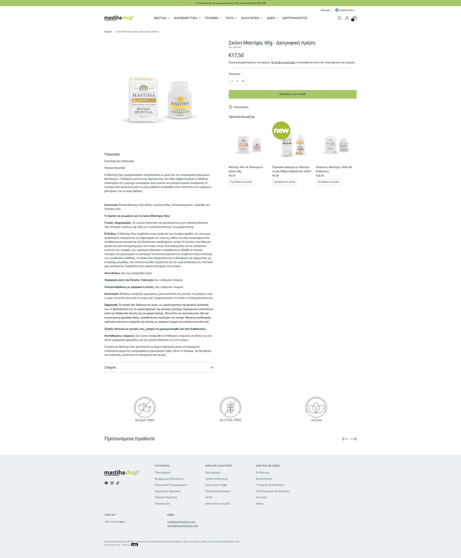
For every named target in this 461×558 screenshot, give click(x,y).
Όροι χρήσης (213, 472)
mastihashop (141, 541)
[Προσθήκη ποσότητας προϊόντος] (243, 81)
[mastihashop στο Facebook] (106, 483)
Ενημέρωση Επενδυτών (169, 478)
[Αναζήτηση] (339, 18)
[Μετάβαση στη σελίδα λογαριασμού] (347, 18)
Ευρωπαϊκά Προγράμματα (171, 485)
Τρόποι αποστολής (216, 478)
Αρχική (108, 31)
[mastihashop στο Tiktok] (118, 483)
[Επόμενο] (276, 3)
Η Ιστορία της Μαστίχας (270, 485)
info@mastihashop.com (181, 521)
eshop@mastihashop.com (182, 525)
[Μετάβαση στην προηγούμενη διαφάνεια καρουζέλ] (345, 439)
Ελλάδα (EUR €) (346, 10)
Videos (260, 503)
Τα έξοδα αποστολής (283, 62)
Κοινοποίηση (240, 107)
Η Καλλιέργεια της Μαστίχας (273, 491)
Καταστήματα (264, 478)
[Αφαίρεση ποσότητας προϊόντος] (232, 81)
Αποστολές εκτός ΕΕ (217, 503)
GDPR (208, 497)
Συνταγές (261, 497)
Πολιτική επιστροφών (218, 491)
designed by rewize (117, 544)
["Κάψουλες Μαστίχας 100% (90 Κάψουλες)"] (336, 141)
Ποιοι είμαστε (163, 472)
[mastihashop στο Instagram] (112, 483)
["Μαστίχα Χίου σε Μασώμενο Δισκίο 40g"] (249, 141)
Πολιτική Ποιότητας (166, 497)
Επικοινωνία (162, 503)
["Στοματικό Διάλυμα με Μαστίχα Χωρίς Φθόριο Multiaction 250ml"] (292, 141)
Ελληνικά (325, 10)
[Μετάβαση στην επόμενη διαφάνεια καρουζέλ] (353, 439)
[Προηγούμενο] (185, 3)
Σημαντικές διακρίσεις (168, 491)
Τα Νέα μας (262, 472)
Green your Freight (216, 485)
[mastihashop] (118, 17)
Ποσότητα (234, 74)
